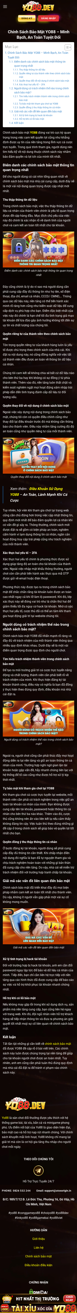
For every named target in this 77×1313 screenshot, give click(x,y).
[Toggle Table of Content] (66, 47)
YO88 (33, 132)
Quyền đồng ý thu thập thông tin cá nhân (39, 107)
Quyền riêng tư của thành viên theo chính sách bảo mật (44, 75)
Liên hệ (38, 1247)
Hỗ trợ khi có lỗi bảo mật (31, 119)
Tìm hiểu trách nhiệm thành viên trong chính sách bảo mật (44, 98)
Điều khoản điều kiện (38, 1265)
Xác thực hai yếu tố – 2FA (32, 84)
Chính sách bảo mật (38, 1256)
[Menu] (5, 6)
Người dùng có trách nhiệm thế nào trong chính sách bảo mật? (41, 90)
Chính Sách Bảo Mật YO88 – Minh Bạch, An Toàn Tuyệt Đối (38, 55)
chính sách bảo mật (58, 1044)
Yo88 (5, 1118)
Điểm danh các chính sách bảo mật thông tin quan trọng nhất (40, 63)
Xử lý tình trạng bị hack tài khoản (35, 115)
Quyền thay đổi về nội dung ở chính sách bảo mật (44, 81)
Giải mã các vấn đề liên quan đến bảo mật (38, 111)
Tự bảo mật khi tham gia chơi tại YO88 (38, 103)
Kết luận (19, 122)
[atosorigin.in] (38, 6)
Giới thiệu (38, 1239)
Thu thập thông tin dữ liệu (32, 69)
